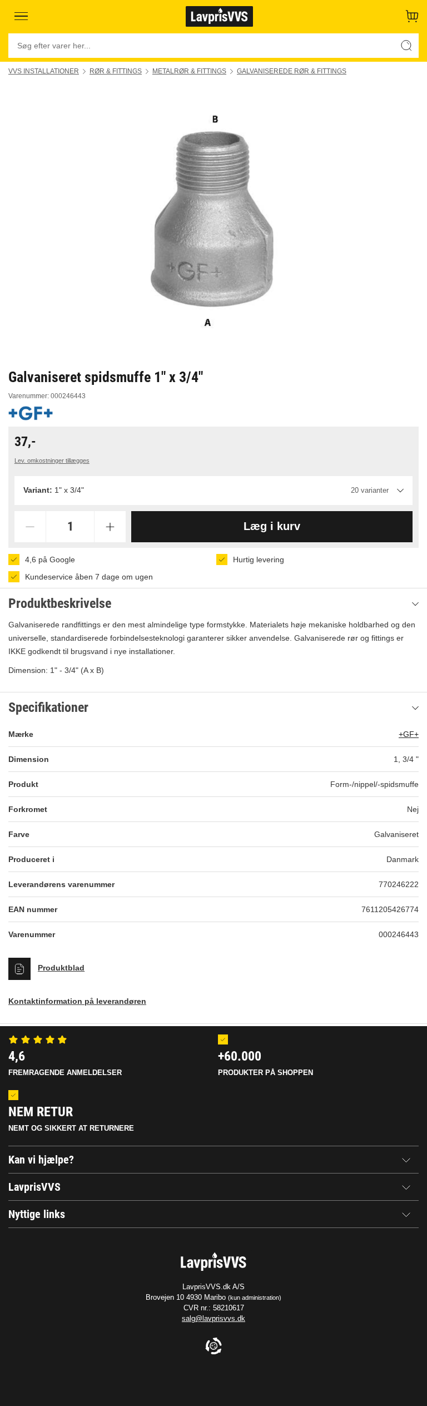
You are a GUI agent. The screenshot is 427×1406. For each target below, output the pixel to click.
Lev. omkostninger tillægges (52, 460)
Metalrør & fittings (189, 71)
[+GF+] (30, 413)
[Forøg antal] (110, 526)
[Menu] (21, 16)
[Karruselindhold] (213, 222)
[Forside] (219, 16)
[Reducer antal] (30, 526)
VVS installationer (43, 71)
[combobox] (213, 490)
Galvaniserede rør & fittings (291, 71)
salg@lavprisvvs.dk (213, 1318)
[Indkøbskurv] (412, 16)
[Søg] (406, 45)
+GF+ (409, 734)
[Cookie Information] (213, 1347)
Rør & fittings (116, 71)
